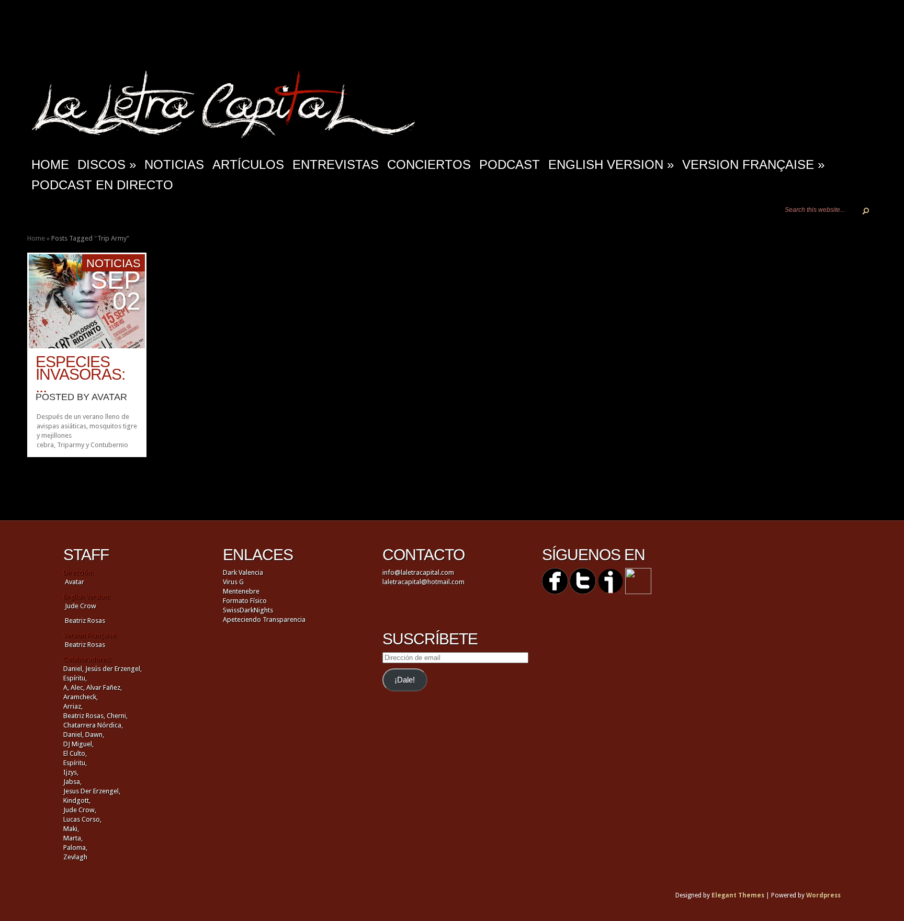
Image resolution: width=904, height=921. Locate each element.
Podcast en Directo (102, 185)
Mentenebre (241, 591)
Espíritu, (75, 678)
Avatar (109, 397)
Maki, (71, 829)
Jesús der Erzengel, (113, 669)
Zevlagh (75, 857)
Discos (106, 164)
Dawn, (94, 734)
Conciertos (429, 164)
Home (36, 238)
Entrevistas (335, 164)
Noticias (174, 164)
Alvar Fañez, (104, 687)
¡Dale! (404, 680)
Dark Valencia (243, 572)
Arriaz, (73, 706)
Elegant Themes (737, 895)
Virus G (233, 582)
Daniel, (73, 669)
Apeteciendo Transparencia (264, 619)
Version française (753, 164)
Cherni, (117, 716)
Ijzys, (70, 772)
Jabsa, (72, 782)
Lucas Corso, (82, 819)
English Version (611, 164)
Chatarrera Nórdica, (93, 725)
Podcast (509, 164)
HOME (50, 164)
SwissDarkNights (248, 610)
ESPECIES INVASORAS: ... (80, 374)
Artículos (248, 164)
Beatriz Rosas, (85, 716)
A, (66, 687)
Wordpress (823, 895)
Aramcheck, (80, 697)
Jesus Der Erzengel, (91, 791)
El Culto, (75, 753)
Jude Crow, (79, 810)
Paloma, (75, 847)
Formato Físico (245, 601)
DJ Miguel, (78, 744)
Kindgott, (77, 800)
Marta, (73, 838)
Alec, (78, 687)
